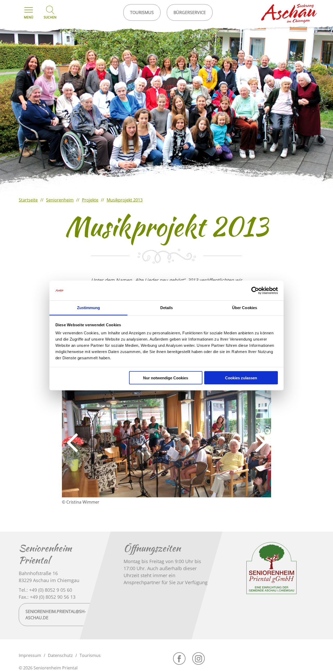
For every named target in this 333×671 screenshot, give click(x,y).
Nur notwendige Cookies (165, 377)
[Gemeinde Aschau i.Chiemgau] (289, 13)
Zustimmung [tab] (88, 307)
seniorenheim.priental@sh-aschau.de (55, 615)
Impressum (30, 655)
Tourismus (90, 655)
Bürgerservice (190, 12)
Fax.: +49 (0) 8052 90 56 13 (47, 597)
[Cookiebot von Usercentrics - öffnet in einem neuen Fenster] (255, 291)
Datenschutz (60, 655)
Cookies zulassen (241, 377)
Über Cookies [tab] (244, 307)
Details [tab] (166, 307)
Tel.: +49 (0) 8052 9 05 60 (45, 590)
